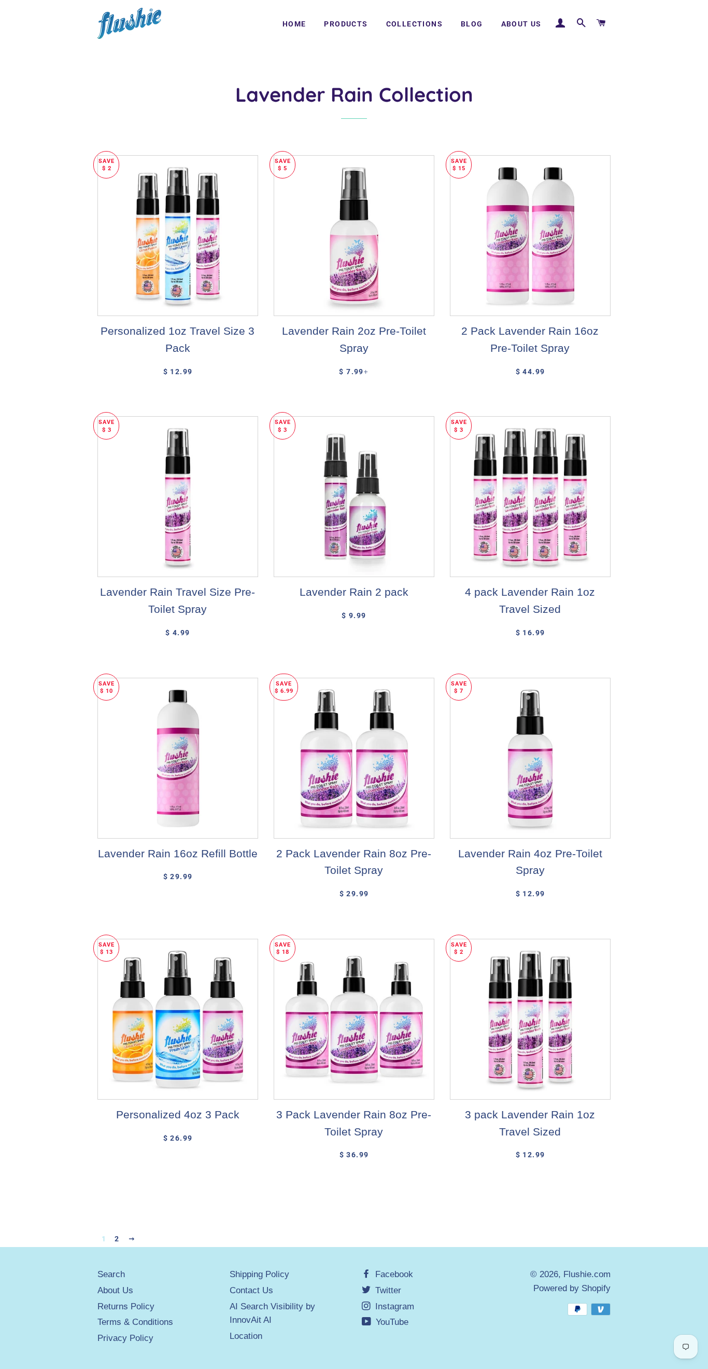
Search (111, 1274)
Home (294, 24)
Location (246, 1336)
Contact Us (251, 1290)
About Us (521, 24)
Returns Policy (125, 1306)
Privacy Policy (125, 1338)
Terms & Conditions (135, 1322)
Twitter (387, 1290)
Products (345, 24)
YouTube (390, 1322)
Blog (472, 24)
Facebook (393, 1274)
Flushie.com (587, 1274)
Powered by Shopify (572, 1288)
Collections (414, 24)
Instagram (393, 1306)
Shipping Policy (259, 1274)
